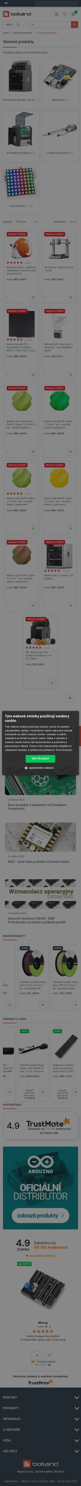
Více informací (64, 750)
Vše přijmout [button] (41, 758)
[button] (40, 768)
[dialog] (40, 743)
